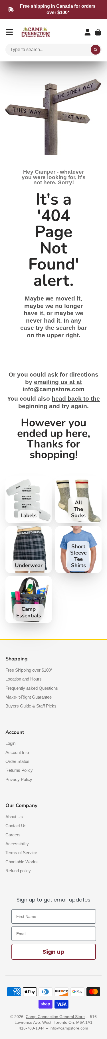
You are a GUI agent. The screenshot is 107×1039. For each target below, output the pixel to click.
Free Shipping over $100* (29, 670)
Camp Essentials (28, 599)
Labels (28, 499)
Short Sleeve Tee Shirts (78, 549)
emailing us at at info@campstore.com (53, 386)
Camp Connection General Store (55, 1016)
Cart (98, 32)
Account (87, 32)
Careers (13, 834)
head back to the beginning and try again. (59, 402)
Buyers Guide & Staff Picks (30, 705)
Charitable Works (21, 861)
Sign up (53, 952)
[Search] (95, 50)
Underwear (28, 549)
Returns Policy (19, 770)
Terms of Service (21, 852)
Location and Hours (23, 678)
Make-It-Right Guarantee (28, 697)
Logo (35, 32)
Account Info (17, 752)
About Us (14, 816)
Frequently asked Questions (31, 688)
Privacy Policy (18, 779)
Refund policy (18, 870)
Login (10, 743)
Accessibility (17, 843)
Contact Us (16, 825)
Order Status (17, 761)
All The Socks (78, 499)
